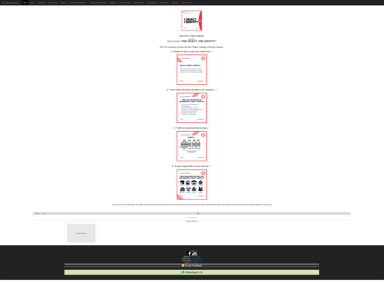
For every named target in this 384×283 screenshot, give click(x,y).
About (32, 3)
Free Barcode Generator (78, 3)
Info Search (153, 3)
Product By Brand (138, 3)
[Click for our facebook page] (189, 253)
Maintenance (164, 3)
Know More (41, 3)
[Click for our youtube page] (194, 253)
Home (25, 3)
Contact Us (63, 3)
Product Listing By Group (98, 3)
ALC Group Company (10, 2)
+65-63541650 (195, 257)
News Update (53, 3)
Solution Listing (124, 3)
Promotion (175, 3)
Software (112, 3)
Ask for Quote (186, 3)
